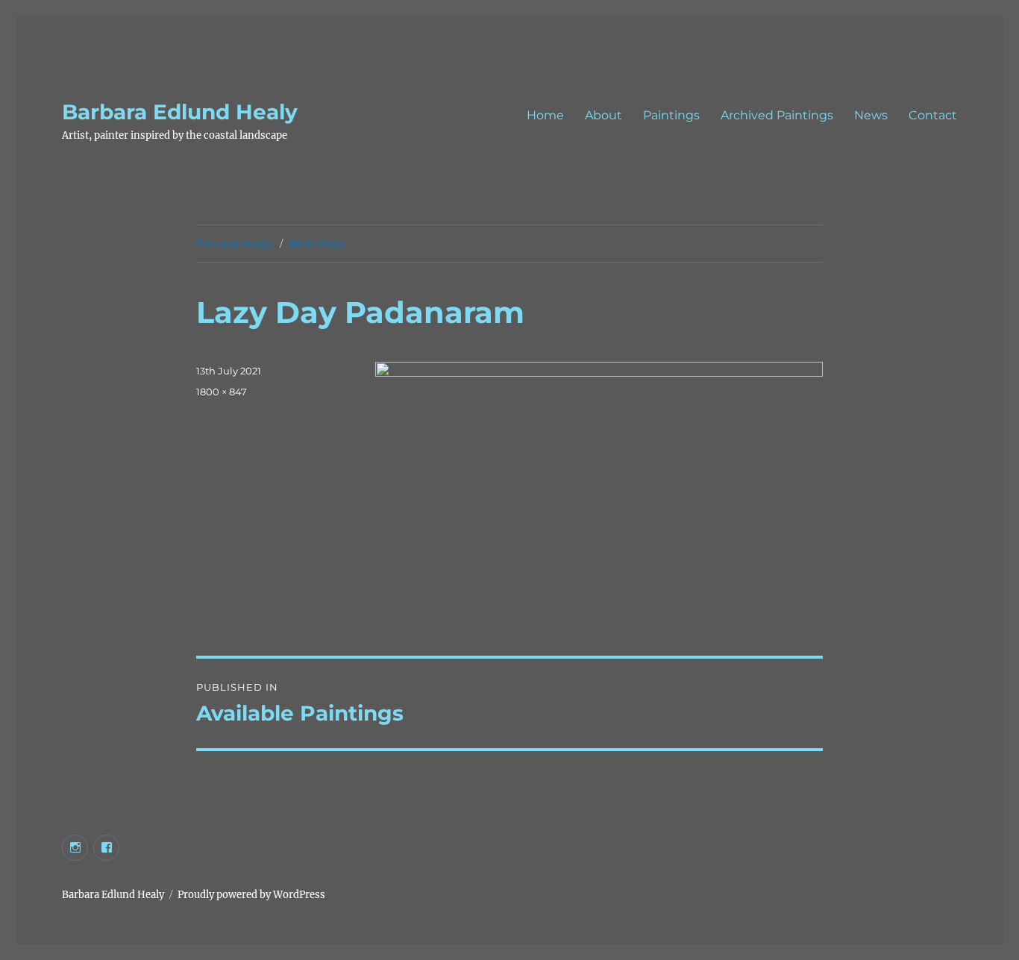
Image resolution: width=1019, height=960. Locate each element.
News (871, 115)
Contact (933, 115)
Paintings (671, 115)
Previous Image (234, 243)
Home (545, 115)
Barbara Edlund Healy (180, 112)
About (603, 115)
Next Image (316, 243)
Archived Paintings (777, 115)
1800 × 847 (221, 392)
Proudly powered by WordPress (251, 894)
